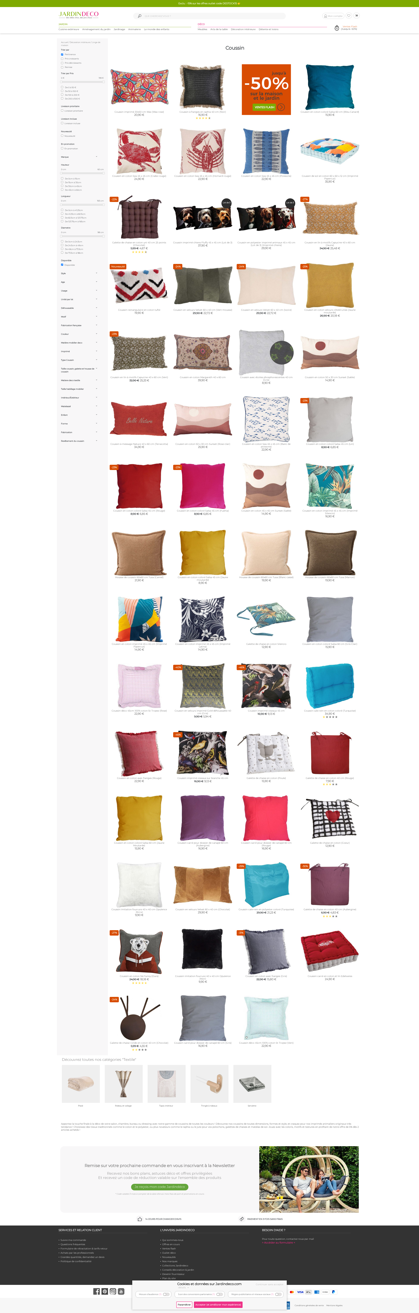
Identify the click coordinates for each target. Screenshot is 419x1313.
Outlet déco (169, 1252)
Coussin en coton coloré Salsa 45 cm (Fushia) (203, 510)
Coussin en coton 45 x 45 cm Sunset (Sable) (266, 510)
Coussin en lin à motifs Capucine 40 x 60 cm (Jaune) (330, 244)
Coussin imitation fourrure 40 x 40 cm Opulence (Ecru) (139, 910)
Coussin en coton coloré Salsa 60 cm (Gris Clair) (329, 644)
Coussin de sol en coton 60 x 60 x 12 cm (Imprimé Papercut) (330, 177)
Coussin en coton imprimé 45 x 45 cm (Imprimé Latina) (202, 645)
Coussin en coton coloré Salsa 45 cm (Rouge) (139, 510)
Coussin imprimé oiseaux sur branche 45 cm (202, 778)
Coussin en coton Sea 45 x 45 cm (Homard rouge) (202, 175)
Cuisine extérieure (69, 29)
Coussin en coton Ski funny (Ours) (139, 976)
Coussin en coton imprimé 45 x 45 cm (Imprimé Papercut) (139, 645)
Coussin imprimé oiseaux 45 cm (266, 710)
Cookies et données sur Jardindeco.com (209, 1284)
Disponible (69, 265)
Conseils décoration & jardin (178, 1269)
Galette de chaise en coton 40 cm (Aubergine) (330, 909)
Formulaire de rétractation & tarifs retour (84, 1248)
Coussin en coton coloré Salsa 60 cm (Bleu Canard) (330, 111)
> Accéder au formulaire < (278, 1242)
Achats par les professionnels (77, 1252)
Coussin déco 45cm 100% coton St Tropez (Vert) (266, 1042)
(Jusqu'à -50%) (349, 27)
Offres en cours (171, 1244)
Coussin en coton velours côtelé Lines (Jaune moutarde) (329, 311)
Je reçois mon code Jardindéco (160, 1187)
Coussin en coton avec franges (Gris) (266, 976)
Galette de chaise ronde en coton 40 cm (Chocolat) (139, 1042)
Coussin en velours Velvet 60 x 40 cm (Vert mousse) (202, 309)
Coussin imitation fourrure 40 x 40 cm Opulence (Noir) (203, 977)
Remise (68, 67)
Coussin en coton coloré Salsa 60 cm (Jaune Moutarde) (139, 844)
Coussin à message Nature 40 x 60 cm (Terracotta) (139, 444)
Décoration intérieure (243, 29)
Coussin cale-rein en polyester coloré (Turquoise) (266, 909)
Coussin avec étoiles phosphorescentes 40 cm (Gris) (266, 378)
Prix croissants (72, 58)
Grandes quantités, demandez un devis (82, 1257)
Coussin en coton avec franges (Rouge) (139, 778)
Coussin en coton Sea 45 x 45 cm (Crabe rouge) (139, 175)
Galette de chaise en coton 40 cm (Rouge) (330, 778)
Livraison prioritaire (73, 111)
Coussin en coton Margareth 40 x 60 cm (203, 377)
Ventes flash (169, 1248)
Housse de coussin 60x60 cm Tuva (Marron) (330, 577)
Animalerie (134, 29)
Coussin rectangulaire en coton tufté (139, 309)
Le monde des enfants (156, 29)
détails (182, 1287)
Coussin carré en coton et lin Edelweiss (330, 976)
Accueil (64, 42)
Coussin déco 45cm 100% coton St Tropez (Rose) (139, 710)
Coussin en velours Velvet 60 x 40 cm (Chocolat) (202, 909)
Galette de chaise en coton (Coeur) (330, 842)
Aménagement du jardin (96, 29)
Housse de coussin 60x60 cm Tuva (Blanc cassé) (266, 577)
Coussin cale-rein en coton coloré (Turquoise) (330, 710)
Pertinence (70, 54)
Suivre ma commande (73, 1240)
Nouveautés (169, 1257)
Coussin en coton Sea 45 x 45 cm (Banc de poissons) (266, 445)
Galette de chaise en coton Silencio (266, 644)
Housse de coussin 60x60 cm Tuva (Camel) (139, 577)
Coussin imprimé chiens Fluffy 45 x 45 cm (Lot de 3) (202, 242)
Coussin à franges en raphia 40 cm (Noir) (203, 111)
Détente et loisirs (268, 29)
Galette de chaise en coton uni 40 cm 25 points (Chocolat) (139, 244)
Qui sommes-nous (172, 1240)
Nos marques (169, 1261)
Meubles (202, 29)
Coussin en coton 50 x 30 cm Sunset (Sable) (330, 377)
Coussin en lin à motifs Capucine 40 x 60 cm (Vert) (139, 377)
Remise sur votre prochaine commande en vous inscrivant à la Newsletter (160, 1165)
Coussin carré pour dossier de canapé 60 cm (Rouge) (266, 844)
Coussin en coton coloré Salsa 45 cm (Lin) (330, 444)
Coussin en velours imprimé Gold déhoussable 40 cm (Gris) (203, 712)
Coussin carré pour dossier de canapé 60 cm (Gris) (203, 1042)
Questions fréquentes (73, 1244)
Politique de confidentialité (76, 1261)
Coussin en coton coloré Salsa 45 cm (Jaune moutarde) (203, 578)
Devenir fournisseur (173, 1274)
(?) (160, 1294)
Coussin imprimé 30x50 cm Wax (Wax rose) (139, 111)
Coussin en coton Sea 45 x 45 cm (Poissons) (266, 175)
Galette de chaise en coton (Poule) (266, 778)
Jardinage (119, 29)
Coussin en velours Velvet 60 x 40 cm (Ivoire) (266, 309)
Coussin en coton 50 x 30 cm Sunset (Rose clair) (202, 444)
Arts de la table (219, 29)
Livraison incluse (72, 123)
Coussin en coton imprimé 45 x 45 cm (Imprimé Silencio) (329, 512)
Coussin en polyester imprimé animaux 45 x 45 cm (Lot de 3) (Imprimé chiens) (266, 244)
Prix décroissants (73, 63)
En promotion (71, 148)
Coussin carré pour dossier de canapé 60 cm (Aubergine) (203, 844)
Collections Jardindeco (175, 1265)
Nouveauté (69, 136)
